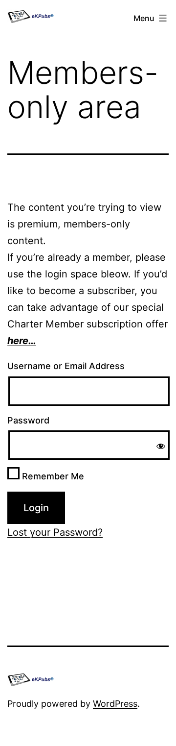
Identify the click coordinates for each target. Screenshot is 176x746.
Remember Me (52, 476)
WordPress (115, 703)
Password (28, 420)
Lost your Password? (55, 532)
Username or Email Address (66, 366)
